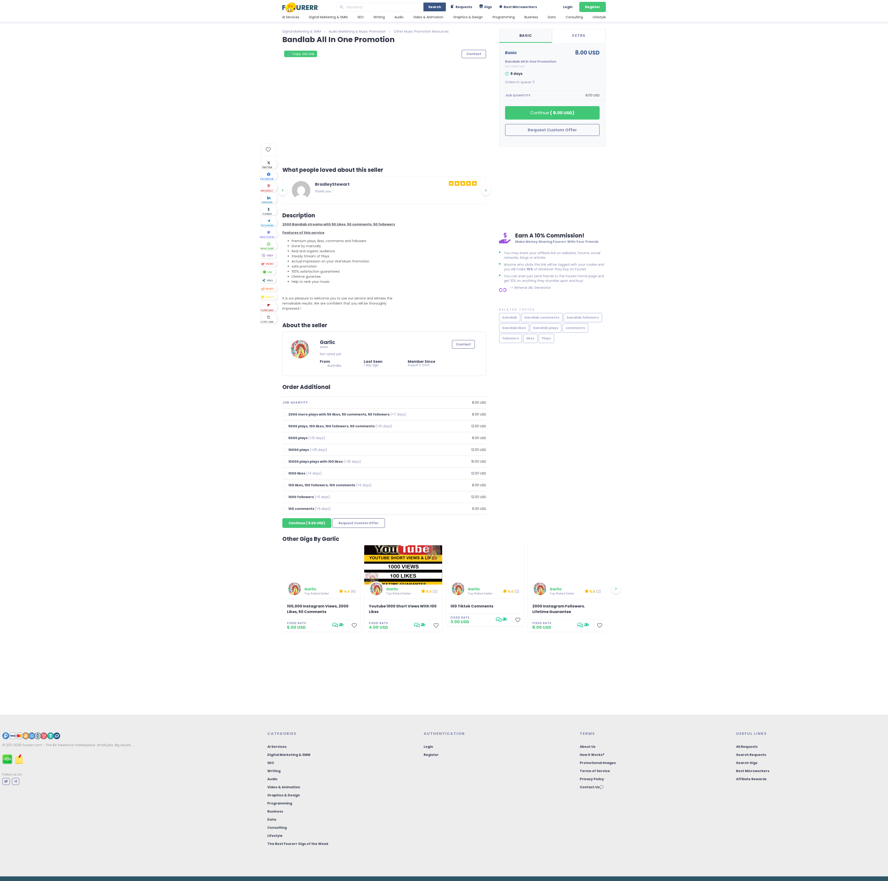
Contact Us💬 (591, 787)
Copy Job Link (300, 54)
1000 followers (309, 497)
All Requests (747, 746)
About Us (587, 746)
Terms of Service (595, 771)
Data (552, 17)
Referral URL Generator (533, 287)
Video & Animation (428, 17)
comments (575, 328)
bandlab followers (583, 317)
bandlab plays (545, 328)
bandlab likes (514, 328)
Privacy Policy (592, 779)
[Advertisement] (552, 188)
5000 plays (306, 438)
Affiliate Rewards (751, 779)
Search (434, 7)
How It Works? (592, 754)
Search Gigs (746, 763)
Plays (546, 338)
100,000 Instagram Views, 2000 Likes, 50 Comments (317, 609)
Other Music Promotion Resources (421, 31)
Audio (399, 17)
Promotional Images (598, 763)
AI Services (290, 17)
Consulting (574, 17)
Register (592, 7)
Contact (463, 344)
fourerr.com (32, 745)
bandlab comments (541, 317)
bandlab (509, 317)
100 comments (309, 509)
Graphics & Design (468, 17)
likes (530, 338)
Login (568, 7)
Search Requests (751, 754)
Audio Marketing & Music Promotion (357, 31)
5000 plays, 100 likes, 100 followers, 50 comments (340, 426)
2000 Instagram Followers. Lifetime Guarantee (558, 609)
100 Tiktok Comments (471, 606)
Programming (504, 17)
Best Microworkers (752, 771)
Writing (379, 17)
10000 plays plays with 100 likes (324, 462)
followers (510, 338)
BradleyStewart (332, 184)
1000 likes (305, 473)
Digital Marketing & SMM (328, 17)
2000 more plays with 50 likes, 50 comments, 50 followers (347, 414)
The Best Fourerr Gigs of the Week (297, 843)
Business (531, 17)
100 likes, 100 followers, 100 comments (330, 485)
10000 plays (307, 450)
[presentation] (282, 190)
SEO (361, 17)
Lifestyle (599, 17)
